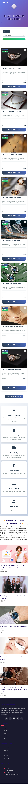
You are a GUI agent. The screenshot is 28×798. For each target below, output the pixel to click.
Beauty (5, 733)
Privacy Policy (7, 753)
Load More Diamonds (14, 396)
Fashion (5, 730)
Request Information (14, 86)
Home (5, 728)
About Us (6, 750)
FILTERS (7, 31)
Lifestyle (6, 735)
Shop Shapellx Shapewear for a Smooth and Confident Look (14, 597)
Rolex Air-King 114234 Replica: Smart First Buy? (13, 628)
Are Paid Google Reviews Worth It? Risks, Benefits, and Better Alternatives (13, 567)
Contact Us (6, 747)
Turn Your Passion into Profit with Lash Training (12, 658)
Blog (5, 738)
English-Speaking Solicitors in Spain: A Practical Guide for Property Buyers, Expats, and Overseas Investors (14, 689)
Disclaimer (6, 755)
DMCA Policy (7, 758)
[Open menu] (25, 3)
